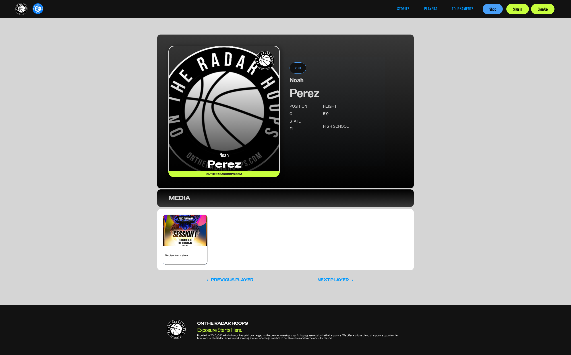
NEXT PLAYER (333, 279)
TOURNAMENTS (463, 8)
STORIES (403, 8)
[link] (21, 9)
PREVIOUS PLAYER (232, 279)
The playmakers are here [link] (176, 255)
